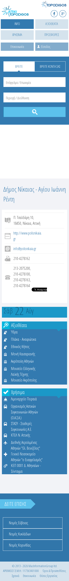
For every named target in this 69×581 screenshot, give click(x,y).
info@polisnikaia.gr (24, 248)
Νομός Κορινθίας (20, 545)
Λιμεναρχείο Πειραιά (24, 399)
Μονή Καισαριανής (23, 353)
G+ (65, 12)
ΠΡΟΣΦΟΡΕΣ (51, 34)
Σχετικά (15, 575)
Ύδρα (14, 332)
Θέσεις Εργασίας (48, 575)
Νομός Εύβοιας (18, 522)
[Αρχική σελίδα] (19, 13)
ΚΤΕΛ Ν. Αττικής (20, 435)
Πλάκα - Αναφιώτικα (23, 339)
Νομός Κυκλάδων (20, 534)
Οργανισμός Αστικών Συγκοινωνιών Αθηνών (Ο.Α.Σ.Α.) (24, 412)
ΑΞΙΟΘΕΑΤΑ (51, 23)
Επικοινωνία (17, 46)
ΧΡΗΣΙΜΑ (17, 34)
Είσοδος (45, 46)
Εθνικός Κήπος (20, 346)
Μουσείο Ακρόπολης (24, 380)
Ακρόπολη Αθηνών (22, 361)
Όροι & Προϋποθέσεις (54, 570)
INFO (17, 23)
